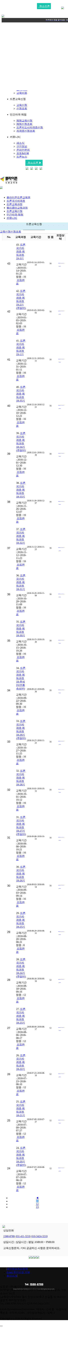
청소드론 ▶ (34, 162)
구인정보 (22, 146)
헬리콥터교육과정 (17, 207)
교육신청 (22, 105)
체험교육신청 (24, 120)
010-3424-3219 (39, 1236)
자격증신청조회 (26, 130)
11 (37, 1201)
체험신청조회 (24, 124)
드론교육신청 (14, 211)
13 (37, 1207)
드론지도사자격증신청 (30, 127)
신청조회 (22, 108)
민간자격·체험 (15, 214)
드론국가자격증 (16, 200)
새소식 (20, 143)
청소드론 (44, 6)
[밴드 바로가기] (41, 168)
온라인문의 (23, 149)
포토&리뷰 (23, 153)
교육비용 (22, 93)
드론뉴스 (22, 156)
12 (37, 1204)
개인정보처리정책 (17, 1268)
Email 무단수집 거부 (18, 1272)
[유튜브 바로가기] (31, 168)
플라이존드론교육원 (18, 197)
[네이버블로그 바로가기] (27, 168)
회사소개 (12, 1275)
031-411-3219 (23, 1236)
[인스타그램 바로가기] (36, 168)
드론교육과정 (14, 204)
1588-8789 (36, 1285)
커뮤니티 (12, 218)
